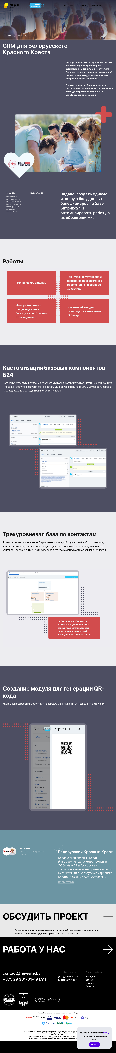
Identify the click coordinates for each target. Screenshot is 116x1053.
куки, (106, 1032)
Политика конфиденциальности (40, 1038)
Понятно (94, 1044)
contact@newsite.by (21, 973)
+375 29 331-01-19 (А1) (24, 979)
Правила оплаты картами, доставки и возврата (70, 1038)
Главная (9, 35)
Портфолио (21, 35)
